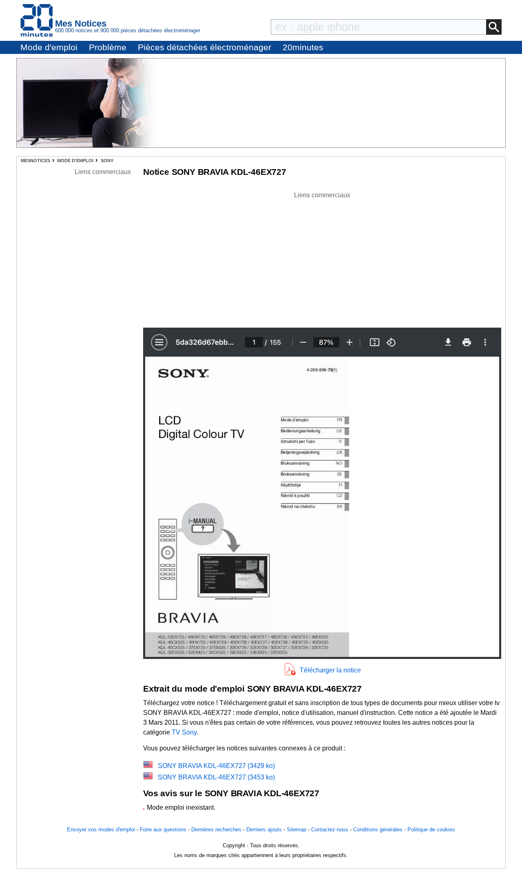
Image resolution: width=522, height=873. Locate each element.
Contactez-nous (329, 829)
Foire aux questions (163, 829)
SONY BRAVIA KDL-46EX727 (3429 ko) (216, 765)
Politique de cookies (431, 829)
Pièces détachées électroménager (204, 47)
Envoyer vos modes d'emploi (101, 829)
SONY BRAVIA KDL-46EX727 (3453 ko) (216, 777)
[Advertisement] (322, 257)
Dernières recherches (216, 829)
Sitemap (296, 829)
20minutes (303, 47)
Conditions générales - (380, 829)
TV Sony (184, 732)
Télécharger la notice (330, 670)
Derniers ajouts (264, 829)
